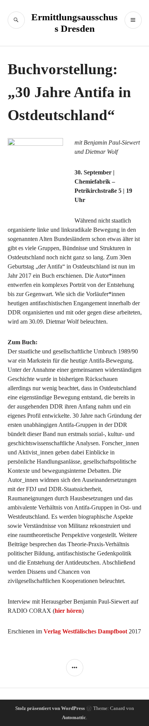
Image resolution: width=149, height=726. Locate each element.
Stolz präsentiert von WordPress (50, 708)
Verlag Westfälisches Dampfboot (85, 631)
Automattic (74, 717)
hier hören (68, 610)
